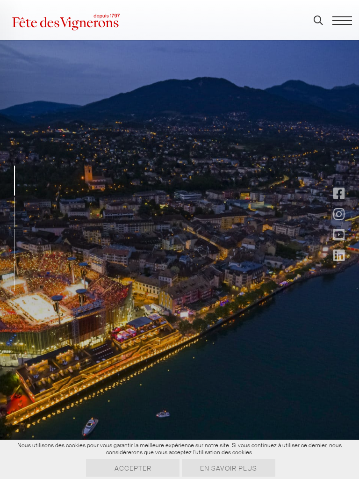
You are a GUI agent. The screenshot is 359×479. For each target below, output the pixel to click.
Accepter (133, 468)
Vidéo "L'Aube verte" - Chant (173, 305)
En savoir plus (228, 468)
